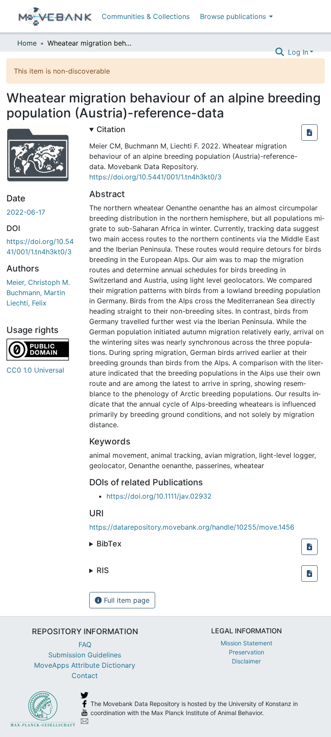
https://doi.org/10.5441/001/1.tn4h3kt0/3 (155, 177)
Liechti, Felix (26, 303)
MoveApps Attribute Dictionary (84, 665)
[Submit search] (280, 52)
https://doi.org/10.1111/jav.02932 (159, 496)
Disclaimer (246, 661)
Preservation (246, 652)
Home (27, 43)
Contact (85, 675)
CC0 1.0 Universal (35, 370)
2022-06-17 (25, 212)
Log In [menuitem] (298, 52)
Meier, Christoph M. (38, 282)
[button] (309, 132)
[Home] (55, 16)
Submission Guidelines (84, 655)
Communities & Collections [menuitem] (146, 16)
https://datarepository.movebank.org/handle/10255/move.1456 (191, 527)
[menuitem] (235, 16)
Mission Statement (246, 643)
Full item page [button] (126, 600)
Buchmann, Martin (35, 292)
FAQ (84, 644)
